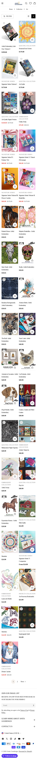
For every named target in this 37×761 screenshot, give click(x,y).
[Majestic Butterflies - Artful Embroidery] (27, 217)
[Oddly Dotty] (27, 103)
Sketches (4, 632)
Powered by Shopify (25, 751)
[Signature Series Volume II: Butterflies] (27, 179)
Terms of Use (24, 710)
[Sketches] (10, 617)
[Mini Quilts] (27, 506)
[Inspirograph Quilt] (27, 617)
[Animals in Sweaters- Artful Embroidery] (10, 360)
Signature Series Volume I (9, 84)
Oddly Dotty (22, 122)
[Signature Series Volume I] (10, 68)
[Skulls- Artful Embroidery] (27, 253)
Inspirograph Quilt (24, 634)
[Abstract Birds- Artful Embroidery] (27, 288)
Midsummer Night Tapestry (10, 448)
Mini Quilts (22, 523)
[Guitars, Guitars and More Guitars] (27, 395)
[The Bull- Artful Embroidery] (10, 324)
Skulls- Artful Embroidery (26, 267)
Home (11, 9)
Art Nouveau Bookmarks (26, 596)
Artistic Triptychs (24, 450)
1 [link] (13, 681)
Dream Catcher (6, 671)
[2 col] (33, 16)
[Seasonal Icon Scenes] (27, 32)
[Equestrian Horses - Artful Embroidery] (10, 506)
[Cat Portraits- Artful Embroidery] (27, 360)
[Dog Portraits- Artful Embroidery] (10, 395)
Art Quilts (22, 84)
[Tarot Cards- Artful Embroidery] (27, 324)
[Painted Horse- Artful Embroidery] (10, 217)
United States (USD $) (11, 733)
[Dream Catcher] (10, 653)
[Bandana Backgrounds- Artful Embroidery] (10, 288)
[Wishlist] (30, 3)
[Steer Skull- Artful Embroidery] (10, 253)
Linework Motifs (7, 599)
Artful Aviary (5, 487)
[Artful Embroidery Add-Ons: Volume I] (10, 32)
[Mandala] (10, 542)
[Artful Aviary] (10, 469)
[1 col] (28, 16)
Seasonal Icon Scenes (25, 48)
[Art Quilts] (27, 68)
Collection (19, 9)
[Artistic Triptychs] (27, 431)
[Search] (26, 3)
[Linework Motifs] (10, 580)
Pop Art (21, 485)
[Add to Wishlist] (4, 23)
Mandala (4, 556)
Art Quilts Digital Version (9, 119)
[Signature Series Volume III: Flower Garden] (10, 179)
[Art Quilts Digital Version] (10, 103)
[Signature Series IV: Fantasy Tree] (10, 141)
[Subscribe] (33, 705)
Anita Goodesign (12, 751)
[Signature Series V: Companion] (27, 542)
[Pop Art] (27, 469)
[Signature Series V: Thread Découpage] (27, 141)
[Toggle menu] (2, 3)
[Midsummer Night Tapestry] (10, 431)
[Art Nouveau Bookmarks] (27, 580)
